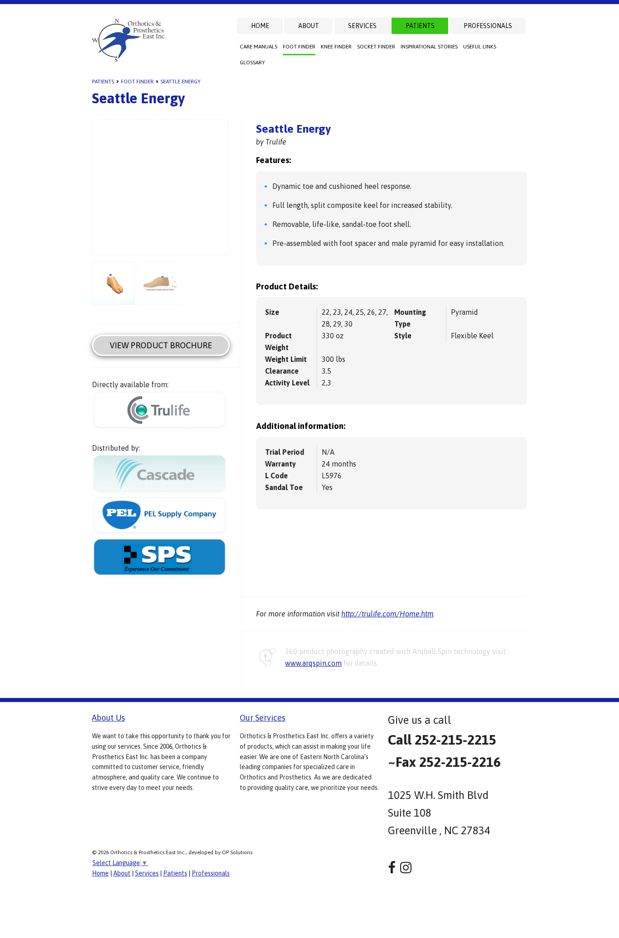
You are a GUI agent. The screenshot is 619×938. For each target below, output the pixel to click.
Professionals (488, 25)
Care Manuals (258, 46)
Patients (420, 25)
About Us (108, 717)
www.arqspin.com (313, 663)
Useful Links (479, 46)
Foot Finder (299, 46)
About (308, 25)
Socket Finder (376, 46)
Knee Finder (336, 46)
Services (362, 25)
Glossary (252, 62)
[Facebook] (392, 867)
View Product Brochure (161, 345)
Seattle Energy (180, 81)
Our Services (262, 717)
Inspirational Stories (429, 46)
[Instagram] (405, 867)
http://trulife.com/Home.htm (387, 614)
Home (260, 25)
